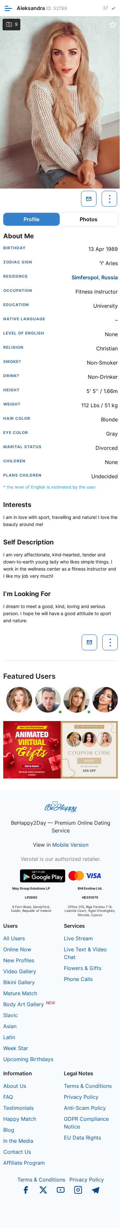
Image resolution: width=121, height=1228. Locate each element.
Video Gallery (19, 971)
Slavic (10, 1015)
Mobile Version (70, 844)
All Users (14, 938)
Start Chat (100, 1216)
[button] (57, 183)
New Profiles (18, 960)
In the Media (18, 1141)
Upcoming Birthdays (28, 1059)
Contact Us (17, 1152)
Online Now (17, 949)
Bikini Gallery (19, 982)
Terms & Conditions (88, 1086)
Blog (8, 1130)
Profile (31, 219)
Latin (9, 1037)
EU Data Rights (82, 1137)
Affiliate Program (24, 1163)
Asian (9, 1026)
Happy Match (19, 1119)
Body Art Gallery (23, 1004)
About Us (14, 1086)
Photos (88, 219)
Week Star (15, 1048)
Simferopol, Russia (95, 277)
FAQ (8, 1097)
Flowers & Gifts (82, 968)
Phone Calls (78, 979)
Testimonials (18, 1108)
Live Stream (78, 938)
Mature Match (20, 993)
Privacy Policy (81, 1097)
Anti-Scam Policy (85, 1108)
